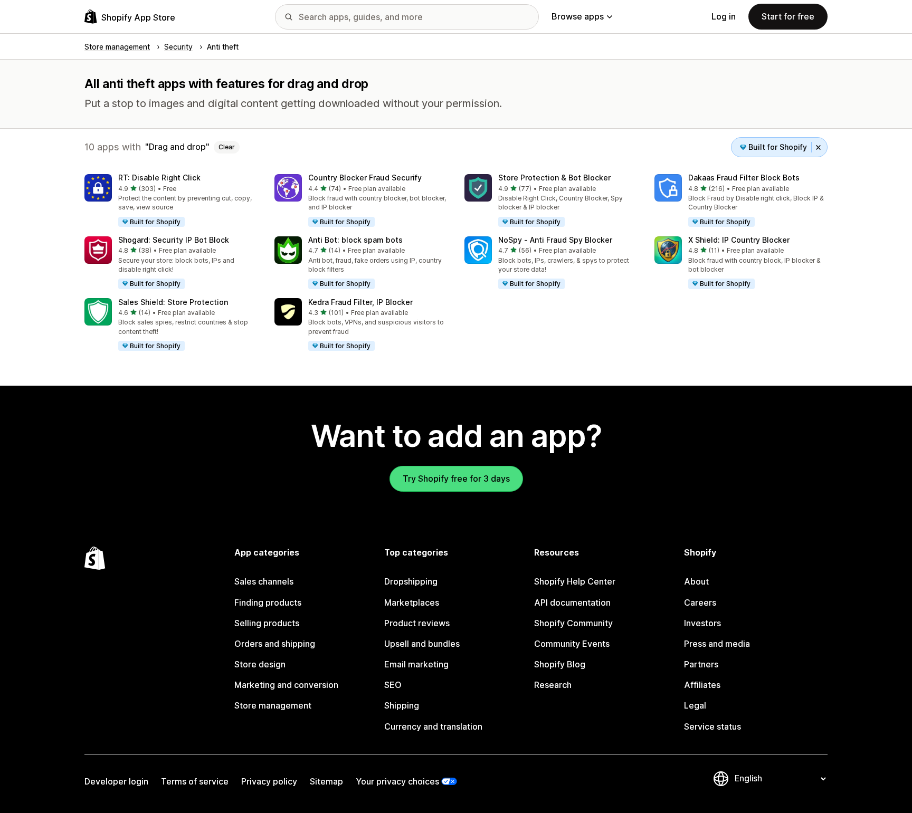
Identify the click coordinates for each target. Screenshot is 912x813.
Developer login (116, 781)
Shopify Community (573, 623)
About (696, 581)
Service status (712, 726)
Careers (700, 602)
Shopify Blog (559, 664)
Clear (226, 147)
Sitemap (326, 781)
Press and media (717, 643)
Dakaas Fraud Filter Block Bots (744, 177)
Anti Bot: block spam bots (355, 239)
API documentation (572, 602)
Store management (272, 705)
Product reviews (417, 623)
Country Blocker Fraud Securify (365, 177)
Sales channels (263, 581)
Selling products (266, 623)
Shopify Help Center (574, 581)
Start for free (788, 16)
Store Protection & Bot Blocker (554, 177)
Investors (702, 623)
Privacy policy (269, 781)
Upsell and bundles (422, 643)
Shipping (401, 705)
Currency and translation (433, 726)
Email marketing (416, 664)
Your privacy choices (397, 781)
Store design (260, 664)
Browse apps (578, 16)
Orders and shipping (274, 643)
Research (553, 685)
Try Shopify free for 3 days (456, 478)
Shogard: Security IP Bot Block (173, 239)
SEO (393, 685)
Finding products (267, 602)
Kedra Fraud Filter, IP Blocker (360, 302)
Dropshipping (411, 581)
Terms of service (195, 781)
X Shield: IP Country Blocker (739, 239)
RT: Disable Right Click (159, 177)
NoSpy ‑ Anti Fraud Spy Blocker (555, 239)
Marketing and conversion (286, 685)
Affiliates (702, 685)
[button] (171, 201)
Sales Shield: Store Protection (173, 302)
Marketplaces (411, 602)
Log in (723, 16)
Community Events (572, 643)
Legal (695, 705)
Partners (701, 664)
